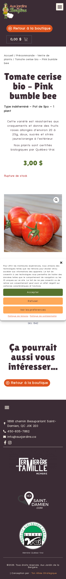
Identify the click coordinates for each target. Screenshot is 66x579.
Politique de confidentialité (43, 316)
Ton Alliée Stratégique (44, 573)
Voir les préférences (33, 310)
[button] (61, 262)
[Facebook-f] (5, 442)
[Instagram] (10, 442)
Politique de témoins (18, 316)
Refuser (33, 301)
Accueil (8, 55)
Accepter (33, 292)
